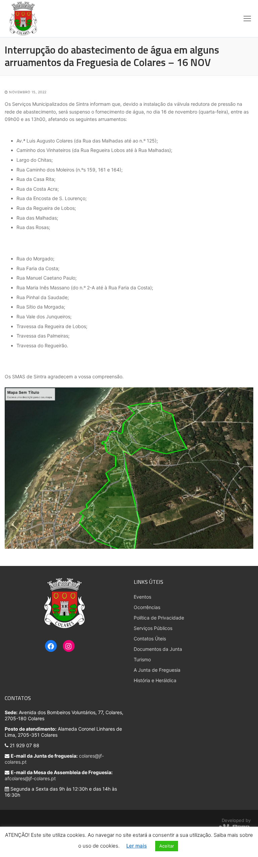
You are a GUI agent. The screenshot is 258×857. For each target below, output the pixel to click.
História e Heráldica (155, 680)
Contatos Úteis (150, 638)
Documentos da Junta (158, 649)
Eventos (142, 597)
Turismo (142, 659)
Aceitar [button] (166, 846)
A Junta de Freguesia (157, 670)
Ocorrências (147, 607)
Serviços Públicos (153, 628)
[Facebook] (51, 646)
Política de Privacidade (159, 618)
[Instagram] (69, 646)
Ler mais (136, 846)
